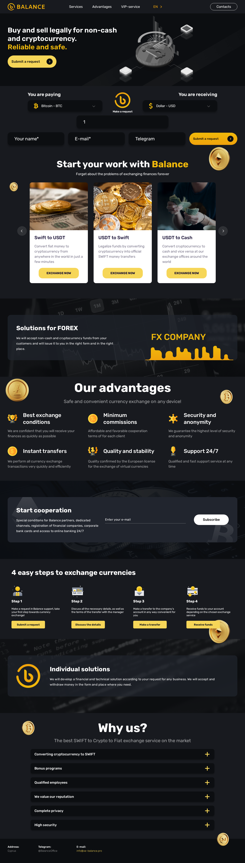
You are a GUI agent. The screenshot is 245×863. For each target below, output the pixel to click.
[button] (65, 106)
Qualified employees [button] (51, 782)
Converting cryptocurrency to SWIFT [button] (64, 754)
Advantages (102, 7)
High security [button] (45, 825)
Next (223, 231)
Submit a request (25, 61)
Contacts (223, 7)
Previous (22, 231)
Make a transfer (150, 624)
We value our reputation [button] (54, 797)
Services (76, 7)
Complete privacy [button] (48, 811)
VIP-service (130, 7)
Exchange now (59, 273)
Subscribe (211, 520)
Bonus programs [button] (48, 768)
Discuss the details (88, 624)
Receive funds (203, 624)
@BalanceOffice (47, 850)
